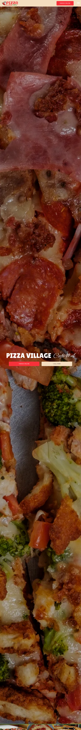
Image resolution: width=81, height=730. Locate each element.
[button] (65, 3)
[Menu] (78, 3)
